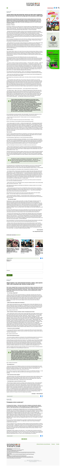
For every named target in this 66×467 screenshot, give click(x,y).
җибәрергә (9, 275)
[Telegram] (42, 258)
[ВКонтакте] (40, 258)
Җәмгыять (8, 12)
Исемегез (8, 270)
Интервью (8, 280)
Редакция (53, 444)
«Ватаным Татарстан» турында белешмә (43, 444)
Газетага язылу (50, 8)
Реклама (57, 444)
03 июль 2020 (9, 11)
